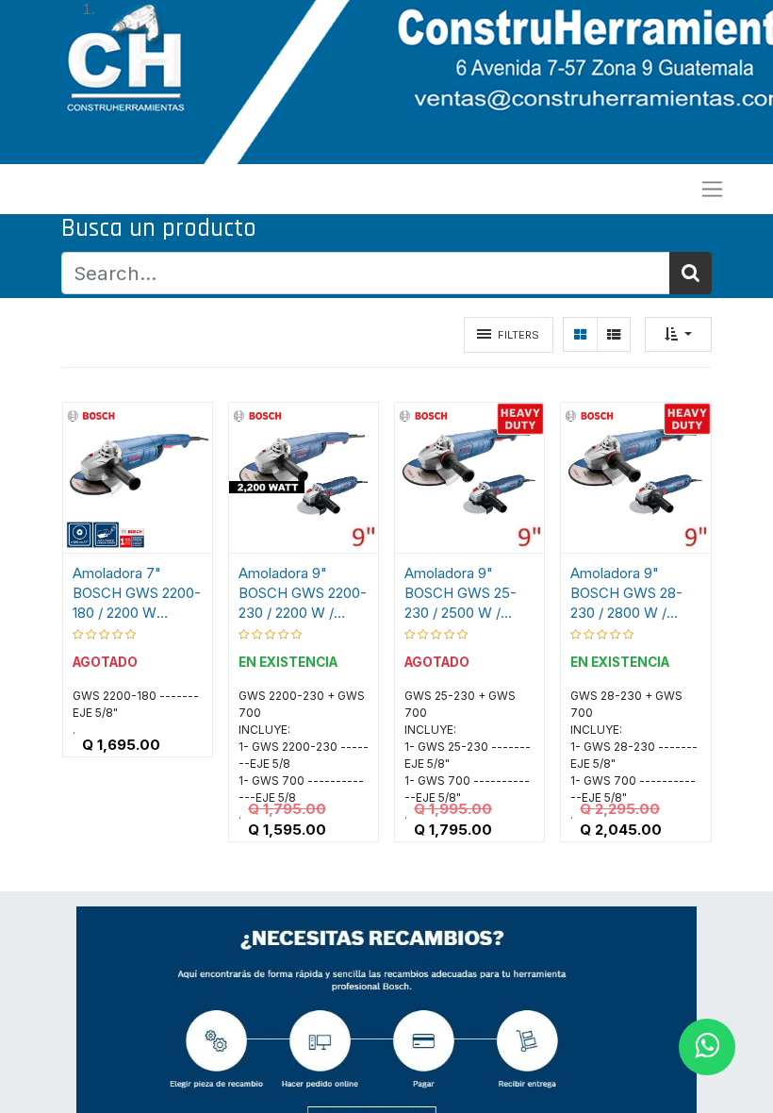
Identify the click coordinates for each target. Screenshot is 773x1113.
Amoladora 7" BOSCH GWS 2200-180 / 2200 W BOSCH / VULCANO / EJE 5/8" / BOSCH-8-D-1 (138, 593)
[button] (678, 334)
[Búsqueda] (690, 273)
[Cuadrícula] (580, 334)
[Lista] (613, 334)
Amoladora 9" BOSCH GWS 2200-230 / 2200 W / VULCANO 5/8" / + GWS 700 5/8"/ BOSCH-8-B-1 (302, 593)
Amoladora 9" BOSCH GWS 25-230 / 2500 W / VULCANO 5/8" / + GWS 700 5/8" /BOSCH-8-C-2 (465, 593)
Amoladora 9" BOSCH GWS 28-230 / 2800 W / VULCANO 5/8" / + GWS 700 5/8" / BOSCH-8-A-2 (631, 593)
